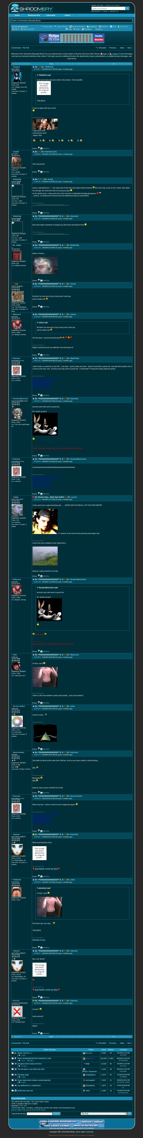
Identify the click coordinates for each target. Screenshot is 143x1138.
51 (87, 64)
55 (99, 64)
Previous (112, 48)
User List (123, 27)
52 (90, 64)
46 (72, 64)
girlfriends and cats (25, 1091)
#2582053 (37, 461)
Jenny (50, 179)
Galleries (105, 27)
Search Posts (62, 27)
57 (105, 64)
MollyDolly (74, 245)
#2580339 (37, 154)
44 (67, 64)
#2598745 (37, 1003)
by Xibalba (123, 1077)
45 (70, 64)
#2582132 (37, 499)
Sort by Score (31, 1110)
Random (88, 29)
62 (119, 64)
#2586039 (37, 798)
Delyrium (74, 216)
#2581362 (37, 181)
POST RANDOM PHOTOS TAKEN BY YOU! (34, 1058)
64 (125, 64)
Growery (99, 29)
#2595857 (37, 837)
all (23, 1055)
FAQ (114, 27)
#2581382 (37, 247)
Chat (70, 29)
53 (93, 64)
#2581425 (37, 286)
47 (75, 64)
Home (17, 15)
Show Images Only (18, 1110)
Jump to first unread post (22, 64)
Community (50, 15)
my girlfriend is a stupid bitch (29, 1086)
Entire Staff (23, 1105)
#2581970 (37, 401)
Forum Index (48, 27)
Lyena (73, 497)
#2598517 (37, 953)
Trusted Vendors (78, 27)
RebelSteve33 (50, 152)
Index (122, 48)
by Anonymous (123, 1093)
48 (78, 64)
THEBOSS (49, 67)
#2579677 (37, 69)
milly (88, 1064)
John (72, 706)
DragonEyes (91, 1075)
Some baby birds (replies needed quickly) (34, 1080)
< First (56, 64)
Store (78, 29)
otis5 (88, 1091)
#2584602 (37, 657)
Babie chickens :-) (25, 1053)
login (105, 54)
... (26, 1060)
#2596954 (37, 882)
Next (129, 48)
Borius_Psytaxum (89, 1071)
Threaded (102, 48)
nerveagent (90, 1080)
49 (81, 64)
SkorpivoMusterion (77, 459)
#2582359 (37, 582)
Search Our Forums (112, 5)
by (123, 1087)
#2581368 (37, 218)
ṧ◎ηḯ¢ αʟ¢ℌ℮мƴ (46, 869)
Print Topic (40, 1110)
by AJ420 (123, 1055)
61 (116, 64)
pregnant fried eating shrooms (30, 1064)
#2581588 (37, 316)
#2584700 (37, 708)
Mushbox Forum (39, 940)
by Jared (123, 1066)
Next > (129, 64)
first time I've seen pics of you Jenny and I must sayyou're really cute (56, 326)
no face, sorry (44, 890)
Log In (105, 11)
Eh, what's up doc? (50, 592)
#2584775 (37, 755)
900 (31, 1060)
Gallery (67, 15)
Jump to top (18, 1036)
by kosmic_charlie (123, 1082)
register (115, 54)
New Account (95, 11)
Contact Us (114, 11)
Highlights (93, 27)
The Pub (26, 48)
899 (28, 1060)
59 (111, 64)
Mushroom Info (34, 15)
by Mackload (123, 1060)
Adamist (73, 951)
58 (108, 64)
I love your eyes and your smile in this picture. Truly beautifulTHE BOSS (59, 88)
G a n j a (89, 1053)
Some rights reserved (84, 1132)
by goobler (123, 1071)
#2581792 (37, 360)
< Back (62, 64)
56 (102, 64)
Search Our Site (97, 5)
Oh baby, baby (23, 1075)
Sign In (17, 29)
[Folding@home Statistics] (17, 516)
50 (84, 64)
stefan (72, 314)
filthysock (74, 655)
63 (122, 64)
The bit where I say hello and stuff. (31, 1069)
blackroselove (76, 796)
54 (96, 64)
